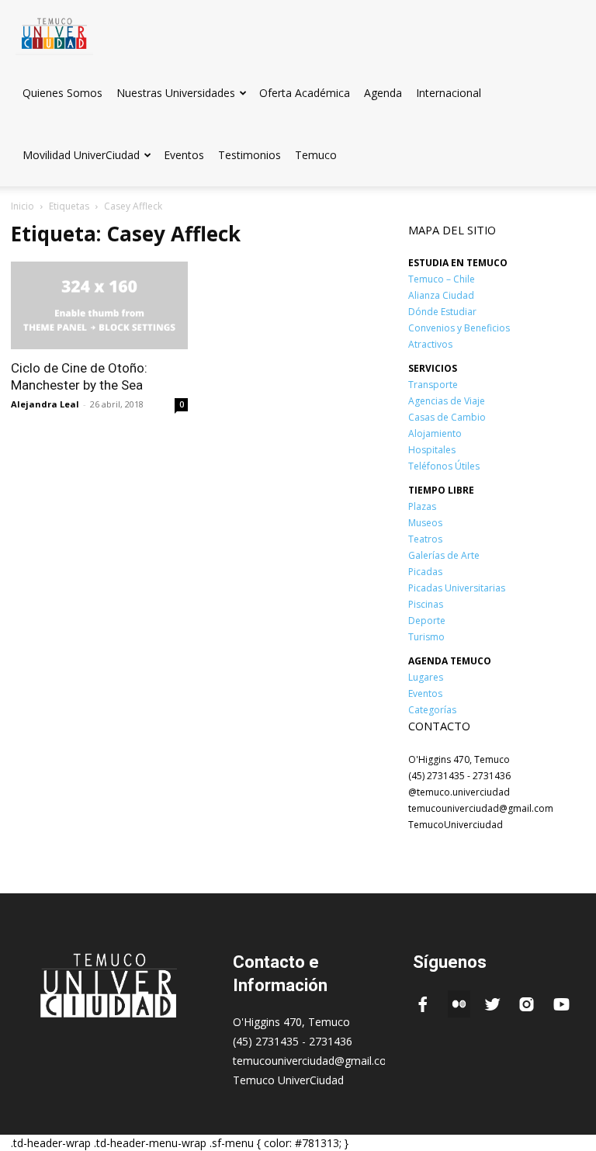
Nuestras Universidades (175, 92)
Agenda (383, 92)
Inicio (22, 206)
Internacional (448, 92)
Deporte (426, 620)
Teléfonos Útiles (444, 466)
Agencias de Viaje (446, 400)
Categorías (432, 709)
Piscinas (425, 604)
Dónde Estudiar (442, 311)
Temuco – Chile (441, 279)
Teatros (425, 539)
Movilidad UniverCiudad (81, 154)
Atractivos (430, 344)
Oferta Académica (304, 92)
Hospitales (432, 449)
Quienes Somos (62, 92)
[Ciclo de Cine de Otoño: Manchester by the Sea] (99, 305)
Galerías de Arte (444, 555)
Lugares (425, 677)
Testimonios (249, 154)
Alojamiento (435, 433)
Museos (425, 522)
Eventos (184, 154)
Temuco (316, 154)
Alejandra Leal (45, 404)
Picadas (425, 571)
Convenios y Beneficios (459, 328)
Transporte (433, 384)
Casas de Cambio (447, 417)
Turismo (426, 636)
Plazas (422, 506)
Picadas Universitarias (456, 588)
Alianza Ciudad (441, 295)
